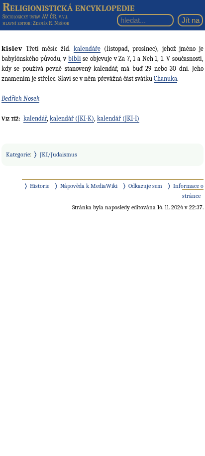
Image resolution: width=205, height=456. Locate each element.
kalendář (35, 118)
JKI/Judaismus (58, 154)
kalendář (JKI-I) (118, 118)
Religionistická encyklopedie (68, 7)
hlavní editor (16, 23)
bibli (74, 58)
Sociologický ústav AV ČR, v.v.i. (35, 16)
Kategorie (18, 154)
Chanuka (165, 78)
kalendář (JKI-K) (72, 118)
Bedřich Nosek (20, 98)
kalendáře (87, 48)
